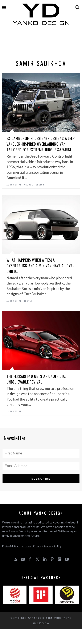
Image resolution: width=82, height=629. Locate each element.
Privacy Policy (52, 546)
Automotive (14, 184)
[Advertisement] (41, 43)
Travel (28, 300)
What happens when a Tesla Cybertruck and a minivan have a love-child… (40, 265)
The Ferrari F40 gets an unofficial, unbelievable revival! (37, 379)
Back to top (40, 623)
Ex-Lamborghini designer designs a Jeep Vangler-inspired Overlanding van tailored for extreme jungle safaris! (41, 144)
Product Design (34, 184)
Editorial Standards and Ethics (21, 546)
